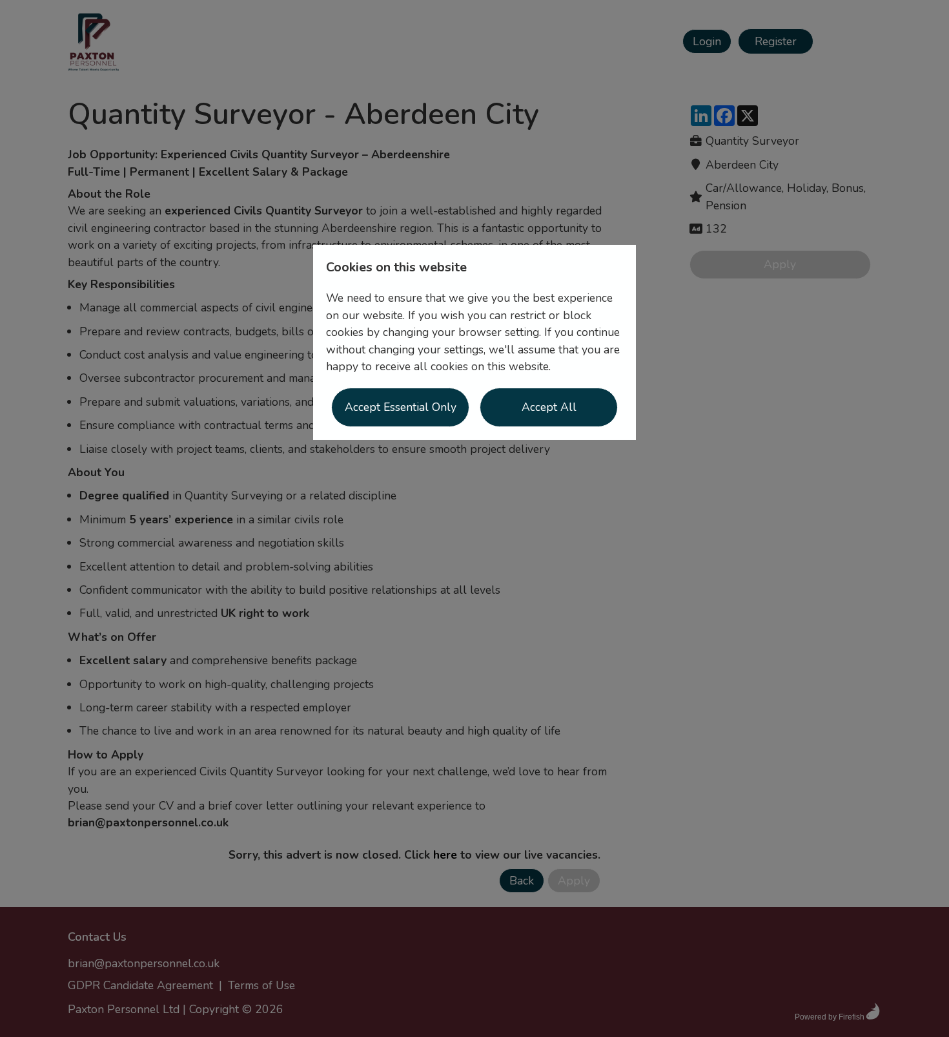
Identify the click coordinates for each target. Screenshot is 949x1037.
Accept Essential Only (400, 407)
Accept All (549, 407)
